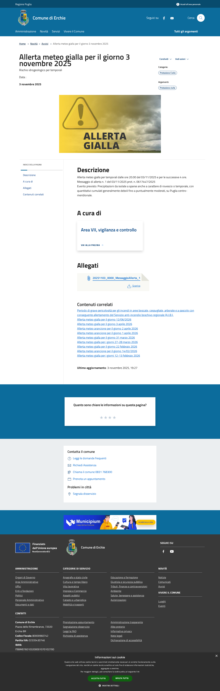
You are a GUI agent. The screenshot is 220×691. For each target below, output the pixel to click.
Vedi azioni (180, 59)
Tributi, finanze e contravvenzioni (129, 586)
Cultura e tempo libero (75, 582)
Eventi (161, 606)
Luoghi (162, 601)
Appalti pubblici (71, 595)
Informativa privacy (121, 631)
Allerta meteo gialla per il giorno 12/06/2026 (104, 319)
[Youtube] (170, 18)
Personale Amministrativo (29, 600)
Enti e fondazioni (24, 591)
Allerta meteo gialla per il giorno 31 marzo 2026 (106, 337)
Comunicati (164, 582)
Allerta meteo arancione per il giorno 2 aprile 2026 (107, 328)
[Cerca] (201, 18)
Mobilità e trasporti (73, 604)
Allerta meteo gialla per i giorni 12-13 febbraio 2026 (108, 355)
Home (22, 44)
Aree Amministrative (26, 582)
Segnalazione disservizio (76, 627)
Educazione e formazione (124, 577)
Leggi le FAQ (70, 631)
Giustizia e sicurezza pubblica (127, 582)
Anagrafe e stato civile (75, 577)
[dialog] (110, 671)
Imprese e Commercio (74, 591)
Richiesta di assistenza (75, 636)
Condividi (164, 59)
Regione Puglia (23, 4)
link (137, 671)
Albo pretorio (118, 627)
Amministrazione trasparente (127, 622)
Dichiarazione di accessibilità (126, 640)
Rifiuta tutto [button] (122, 678)
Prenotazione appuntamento (78, 622)
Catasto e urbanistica (74, 600)
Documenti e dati (24, 604)
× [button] (216, 656)
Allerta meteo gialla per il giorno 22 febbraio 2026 (107, 346)
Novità (34, 44)
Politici (19, 595)
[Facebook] (162, 18)
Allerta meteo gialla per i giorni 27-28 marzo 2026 (107, 342)
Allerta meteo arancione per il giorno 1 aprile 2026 (107, 333)
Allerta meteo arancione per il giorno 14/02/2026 (107, 351)
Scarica (136, 286)
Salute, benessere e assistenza (127, 595)
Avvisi (45, 44)
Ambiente (116, 591)
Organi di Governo (25, 577)
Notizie (162, 577)
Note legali (116, 636)
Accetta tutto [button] (98, 678)
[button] (110, 685)
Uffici (18, 586)
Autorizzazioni (118, 600)
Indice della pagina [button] (32, 164)
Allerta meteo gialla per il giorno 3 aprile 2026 (104, 324)
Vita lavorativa (71, 586)
